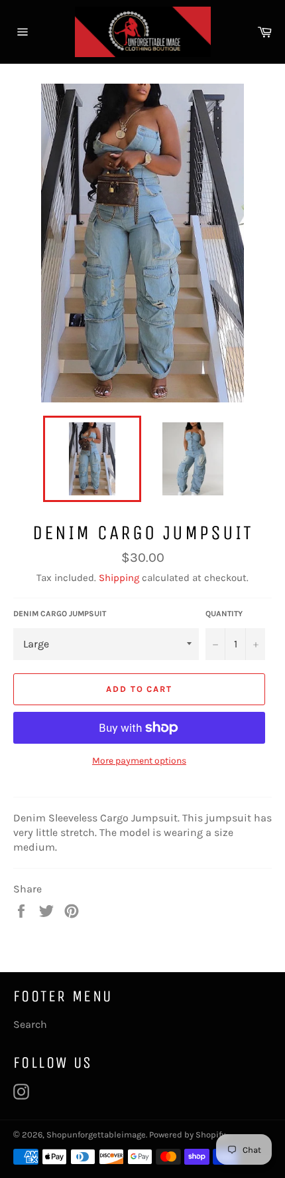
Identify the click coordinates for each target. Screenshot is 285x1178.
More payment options (139, 760)
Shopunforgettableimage (96, 1134)
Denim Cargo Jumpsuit (59, 613)
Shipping (119, 578)
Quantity (224, 613)
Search (30, 1024)
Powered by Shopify (187, 1134)
